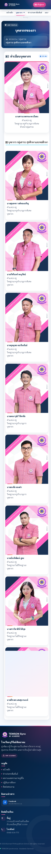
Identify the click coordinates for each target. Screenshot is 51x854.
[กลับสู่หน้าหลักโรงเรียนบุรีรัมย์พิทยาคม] (14, 734)
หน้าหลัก (9, 12)
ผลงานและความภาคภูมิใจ (13, 778)
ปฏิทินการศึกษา (9, 782)
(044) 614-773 (13, 832)
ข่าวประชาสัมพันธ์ (35, 12)
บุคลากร (19, 12)
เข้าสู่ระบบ (40, 5)
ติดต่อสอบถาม (8, 787)
